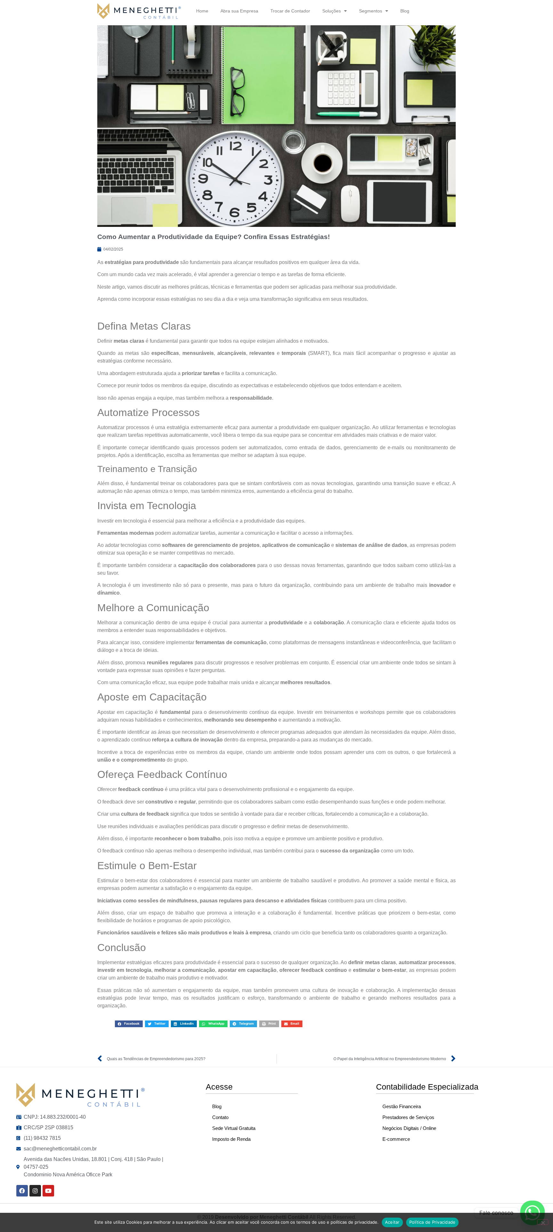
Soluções (331, 10)
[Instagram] (35, 1190)
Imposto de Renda (231, 1139)
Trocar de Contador (290, 10)
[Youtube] (48, 1190)
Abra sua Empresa (239, 10)
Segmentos (370, 10)
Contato (220, 1117)
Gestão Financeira (401, 1106)
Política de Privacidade (432, 1222)
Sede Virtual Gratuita (233, 1128)
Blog (404, 10)
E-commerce (396, 1139)
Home (202, 10)
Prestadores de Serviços (408, 1117)
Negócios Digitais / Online (409, 1128)
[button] (129, 1023)
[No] (542, 1222)
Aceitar (392, 1222)
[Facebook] (22, 1190)
